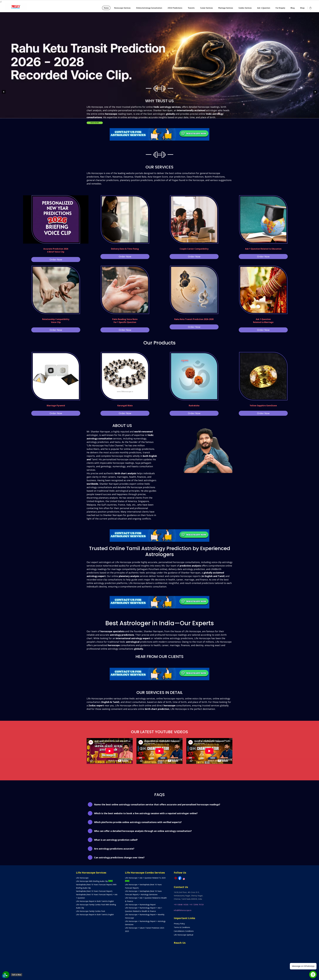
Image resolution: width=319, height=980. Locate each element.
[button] (159, 43)
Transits (191, 8)
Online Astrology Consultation (149, 8)
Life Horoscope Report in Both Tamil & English (95, 901)
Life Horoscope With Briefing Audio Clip (92, 881)
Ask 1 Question (263, 8)
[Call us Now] (5, 974)
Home (106, 8)
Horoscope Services (122, 8)
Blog (293, 8)
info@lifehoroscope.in (182, 910)
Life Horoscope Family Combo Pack (90, 911)
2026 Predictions (175, 8)
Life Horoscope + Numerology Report (140, 904)
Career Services (206, 8)
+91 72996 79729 (197, 904)
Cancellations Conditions (184, 931)
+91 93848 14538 (181, 904)
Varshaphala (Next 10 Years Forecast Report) (94, 891)
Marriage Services (225, 8)
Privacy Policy (179, 923)
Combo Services (245, 8)
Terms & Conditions (182, 927)
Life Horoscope (82, 878)
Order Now (56, 259)
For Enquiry (280, 8)
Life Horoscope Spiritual (183, 935)
